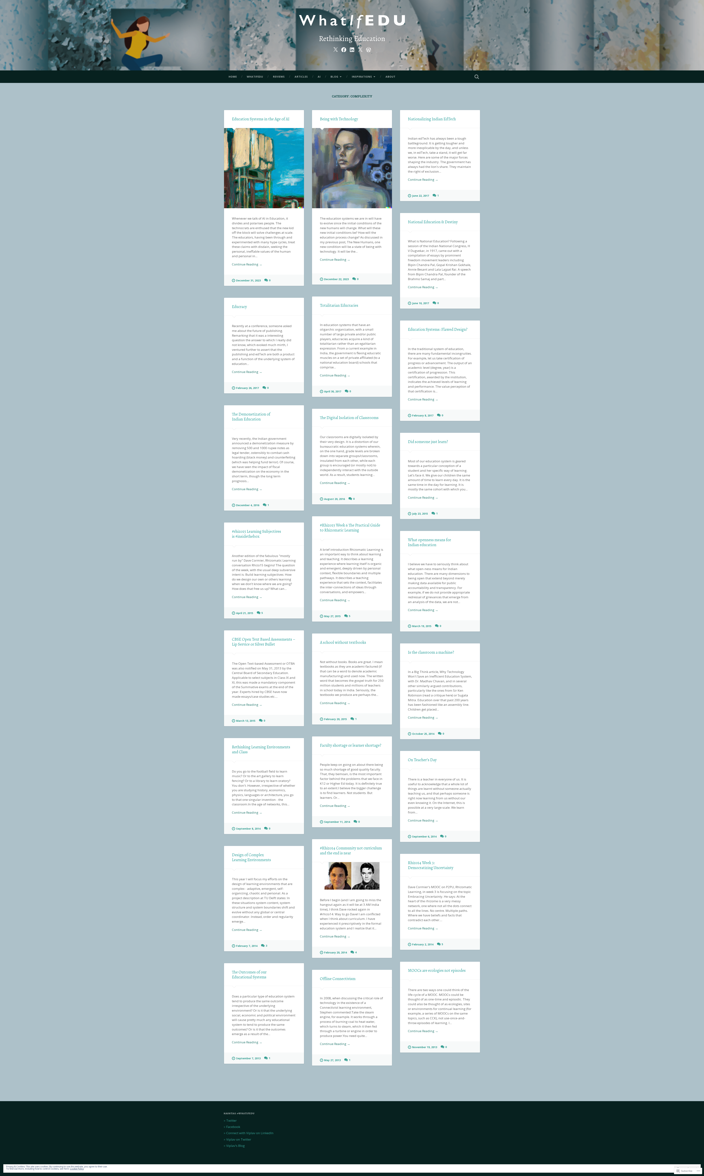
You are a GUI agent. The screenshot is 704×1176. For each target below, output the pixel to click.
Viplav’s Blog (235, 1146)
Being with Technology (339, 119)
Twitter (231, 1120)
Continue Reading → (247, 264)
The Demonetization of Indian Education (251, 416)
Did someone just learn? (428, 442)
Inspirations (362, 76)
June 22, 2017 (420, 195)
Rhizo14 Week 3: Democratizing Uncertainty (430, 865)
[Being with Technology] (352, 168)
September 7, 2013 (248, 1058)
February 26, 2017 (247, 388)
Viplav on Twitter (238, 1139)
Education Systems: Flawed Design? (437, 329)
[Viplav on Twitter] (360, 49)
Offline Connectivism (337, 979)
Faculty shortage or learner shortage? (350, 745)
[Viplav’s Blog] (368, 49)
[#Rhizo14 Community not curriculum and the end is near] (352, 876)
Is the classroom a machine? (431, 652)
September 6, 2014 (424, 836)
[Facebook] (344, 49)
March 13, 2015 (245, 720)
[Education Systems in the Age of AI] (264, 168)
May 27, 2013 (332, 1060)
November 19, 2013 (424, 1047)
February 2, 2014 (422, 944)
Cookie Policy (77, 1168)
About (390, 76)
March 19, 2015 (421, 626)
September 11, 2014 (337, 822)
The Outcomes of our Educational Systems (249, 974)
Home (233, 76)
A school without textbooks (343, 642)
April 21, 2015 (244, 613)
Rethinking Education (352, 39)
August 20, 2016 (334, 499)
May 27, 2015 (332, 616)
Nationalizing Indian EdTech (432, 119)
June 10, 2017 (420, 303)
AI (319, 76)
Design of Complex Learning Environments (251, 857)
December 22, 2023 (336, 279)
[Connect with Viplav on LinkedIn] (352, 49)
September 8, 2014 (248, 828)
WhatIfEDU (255, 76)
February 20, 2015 (335, 719)
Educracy (239, 307)
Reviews (279, 76)
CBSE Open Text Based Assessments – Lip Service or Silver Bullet (263, 641)
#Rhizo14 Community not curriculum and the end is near (351, 850)
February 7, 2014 (246, 946)
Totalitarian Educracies (339, 305)
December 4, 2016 (247, 505)
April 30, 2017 (332, 391)
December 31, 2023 (248, 280)
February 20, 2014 (335, 952)
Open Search (476, 76)
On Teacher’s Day (422, 760)
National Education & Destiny (433, 222)
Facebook (233, 1127)
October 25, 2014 (423, 734)
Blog (334, 76)
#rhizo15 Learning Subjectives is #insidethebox (256, 534)
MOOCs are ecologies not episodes (437, 970)
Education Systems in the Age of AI (260, 119)
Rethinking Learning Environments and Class (261, 749)
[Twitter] (335, 49)
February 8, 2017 (422, 415)
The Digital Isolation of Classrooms (349, 417)
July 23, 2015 (420, 513)
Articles (301, 76)
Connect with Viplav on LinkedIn (250, 1133)
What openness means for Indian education (429, 542)
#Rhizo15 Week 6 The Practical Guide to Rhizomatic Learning (350, 527)
